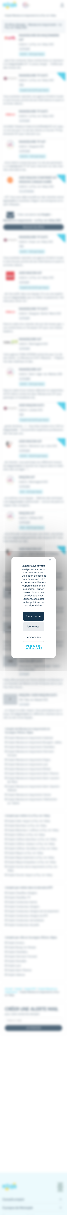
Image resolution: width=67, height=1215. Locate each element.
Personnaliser (33, 637)
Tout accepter (34, 616)
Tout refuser (33, 626)
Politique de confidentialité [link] (33, 647)
